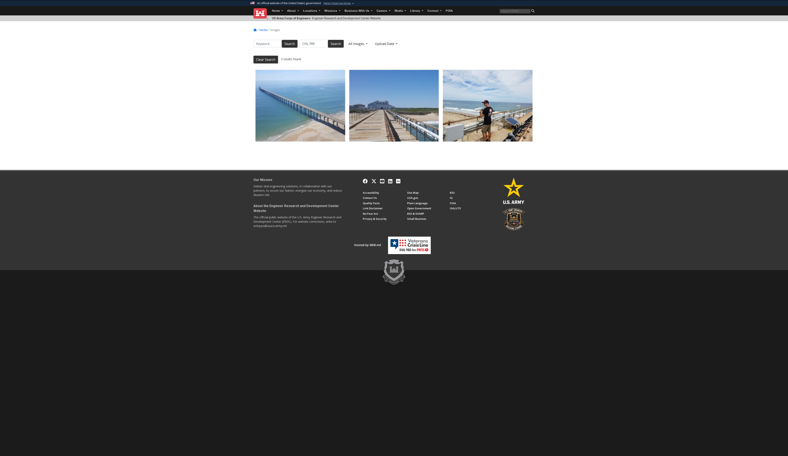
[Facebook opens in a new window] (365, 181)
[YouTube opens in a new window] (382, 181)
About (292, 10)
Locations (310, 10)
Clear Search (265, 59)
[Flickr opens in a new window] (398, 181)
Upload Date (385, 43)
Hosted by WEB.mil (367, 245)
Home (276, 10)
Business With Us (357, 10)
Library (415, 10)
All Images (356, 43)
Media (399, 10)
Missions (331, 10)
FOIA (449, 10)
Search (289, 43)
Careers (382, 10)
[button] (339, 3)
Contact (433, 10)
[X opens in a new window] (373, 181)
